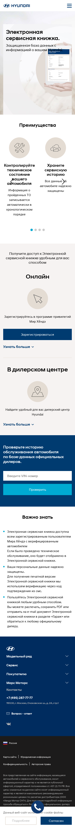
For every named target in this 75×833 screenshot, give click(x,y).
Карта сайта (9, 756)
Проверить (37, 489)
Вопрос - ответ (21, 713)
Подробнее (21, 820)
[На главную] (16, 5)
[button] (63, 181)
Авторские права (41, 764)
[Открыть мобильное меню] (69, 6)
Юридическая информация (36, 756)
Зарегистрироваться (37, 334)
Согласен (56, 821)
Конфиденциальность (15, 764)
